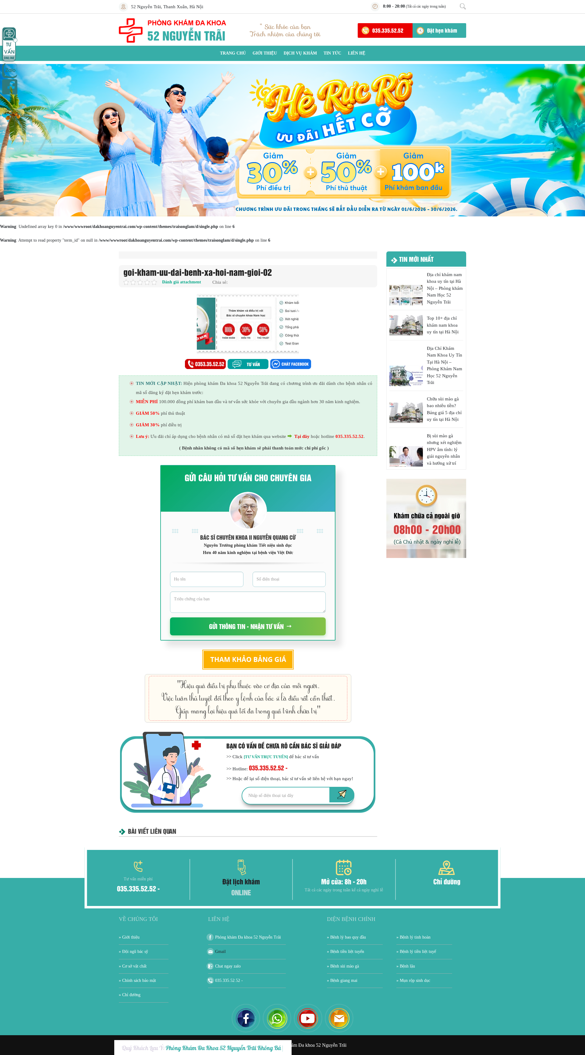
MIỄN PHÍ (147, 401)
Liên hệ (356, 53)
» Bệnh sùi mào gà (343, 966)
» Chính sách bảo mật (137, 980)
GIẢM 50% (148, 413)
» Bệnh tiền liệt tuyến (345, 951)
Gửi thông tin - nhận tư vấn (246, 626)
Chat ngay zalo (228, 966)
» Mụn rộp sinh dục (413, 980)
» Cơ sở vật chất (133, 966)
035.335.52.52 (387, 30)
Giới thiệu (265, 53)
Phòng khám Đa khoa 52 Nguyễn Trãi (248, 937)
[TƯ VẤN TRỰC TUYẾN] (266, 757)
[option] (292, 140)
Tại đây (302, 436)
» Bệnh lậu (405, 966)
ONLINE (241, 892)
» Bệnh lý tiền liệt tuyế (416, 951)
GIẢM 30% (148, 424)
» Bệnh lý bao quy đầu (346, 937)
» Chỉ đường (129, 995)
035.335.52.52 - (268, 767)
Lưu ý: (142, 436)
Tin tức (332, 53)
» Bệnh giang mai (342, 980)
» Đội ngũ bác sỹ (133, 951)
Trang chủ (233, 53)
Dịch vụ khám (300, 53)
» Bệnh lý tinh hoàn (413, 937)
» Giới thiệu (129, 937)
